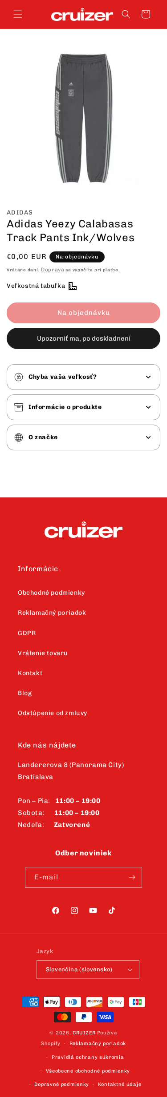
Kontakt (30, 673)
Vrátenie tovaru (43, 653)
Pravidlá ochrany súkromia (88, 1057)
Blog (25, 693)
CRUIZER (84, 1033)
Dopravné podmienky (61, 1084)
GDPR (27, 633)
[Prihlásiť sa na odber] (132, 877)
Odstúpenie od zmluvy (52, 713)
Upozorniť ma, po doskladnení (83, 338)
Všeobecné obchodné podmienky (88, 1071)
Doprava (53, 269)
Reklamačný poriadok (52, 612)
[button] (18, 14)
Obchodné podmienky (51, 592)
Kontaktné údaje (120, 1084)
